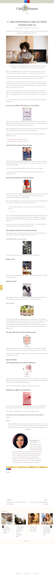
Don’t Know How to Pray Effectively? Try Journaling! (39, 502)
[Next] (51, 526)
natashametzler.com (17, 462)
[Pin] (9, 469)
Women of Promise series (19, 458)
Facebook (26, 462)
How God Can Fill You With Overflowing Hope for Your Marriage (16, 502)
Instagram (31, 462)
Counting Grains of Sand (36, 453)
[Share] (7, 469)
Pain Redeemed (34, 451)
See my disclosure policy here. (38, 67)
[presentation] (7, 518)
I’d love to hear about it (37, 415)
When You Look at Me (32, 171)
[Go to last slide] (3, 526)
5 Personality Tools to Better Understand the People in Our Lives (47, 531)
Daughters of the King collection (22, 460)
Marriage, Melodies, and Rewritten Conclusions (18, 141)
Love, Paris (15, 224)
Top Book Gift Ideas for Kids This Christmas (33, 529)
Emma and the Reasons (34, 219)
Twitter (37, 462)
